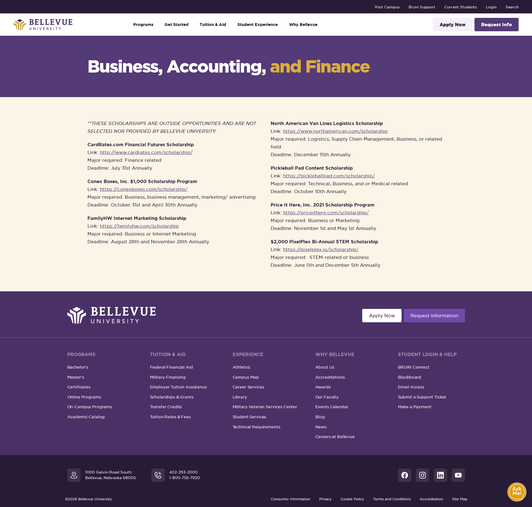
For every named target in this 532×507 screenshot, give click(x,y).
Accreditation (431, 499)
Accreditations (330, 377)
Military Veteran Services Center (265, 406)
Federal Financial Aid (171, 367)
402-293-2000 (183, 472)
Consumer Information (290, 499)
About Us (324, 367)
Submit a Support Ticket (422, 397)
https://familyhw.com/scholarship (139, 226)
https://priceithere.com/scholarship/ (326, 213)
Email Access (411, 387)
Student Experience (257, 24)
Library (240, 397)
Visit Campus (387, 7)
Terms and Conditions (392, 499)
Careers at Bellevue (335, 436)
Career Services (248, 387)
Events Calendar (332, 406)
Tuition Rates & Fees (170, 416)
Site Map (459, 499)
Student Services (249, 416)
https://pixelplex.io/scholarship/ (321, 249)
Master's (75, 377)
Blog (320, 416)
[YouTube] (458, 475)
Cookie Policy (352, 499)
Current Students (460, 7)
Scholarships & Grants (172, 397)
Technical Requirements (256, 426)
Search (512, 7)
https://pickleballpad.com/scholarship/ (329, 176)
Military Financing (168, 377)
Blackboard (409, 377)
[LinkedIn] (440, 475)
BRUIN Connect (414, 367)
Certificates (78, 387)
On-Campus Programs (89, 406)
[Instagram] (422, 475)
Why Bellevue (303, 24)
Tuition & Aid (213, 24)
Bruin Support (422, 7)
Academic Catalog (86, 416)
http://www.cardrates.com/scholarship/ (146, 152)
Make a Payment (414, 406)
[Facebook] (404, 475)
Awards (323, 387)
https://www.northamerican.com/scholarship (335, 131)
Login (491, 7)
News (320, 426)
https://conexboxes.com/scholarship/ (144, 189)
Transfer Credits (166, 406)
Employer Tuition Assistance (178, 387)
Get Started (176, 24)
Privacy (325, 499)
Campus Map (246, 377)
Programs (143, 24)
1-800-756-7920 (184, 477)
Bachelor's (78, 367)
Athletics (242, 367)
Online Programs (84, 397)
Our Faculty (327, 397)
